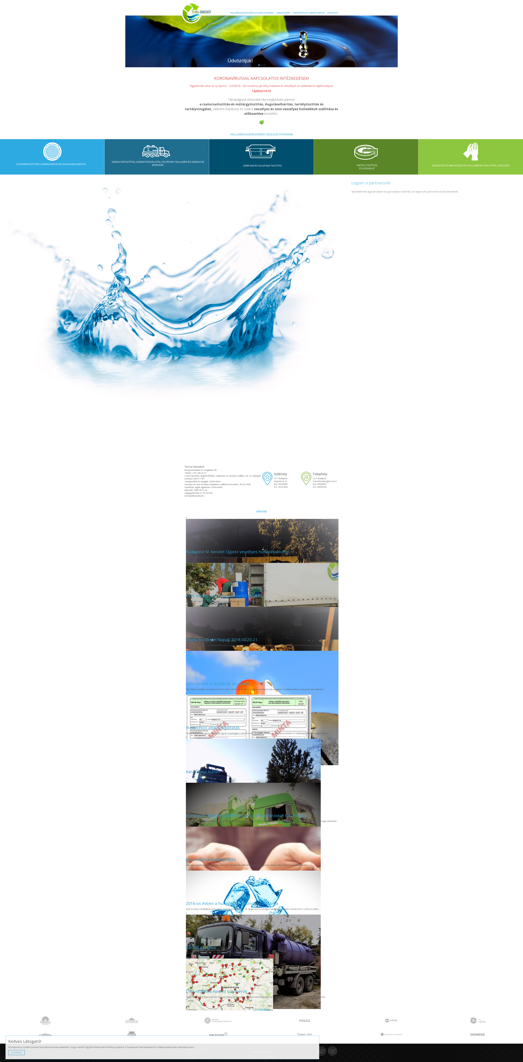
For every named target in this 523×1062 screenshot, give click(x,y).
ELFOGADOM (16, 1052)
